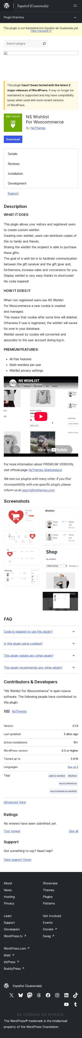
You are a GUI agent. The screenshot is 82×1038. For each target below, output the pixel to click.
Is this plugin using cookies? (23, 643)
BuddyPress (14, 968)
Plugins (48, 897)
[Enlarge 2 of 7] (34, 535)
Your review (12, 831)
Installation (15, 174)
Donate (50, 929)
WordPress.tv (15, 936)
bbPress (11, 962)
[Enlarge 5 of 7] (73, 512)
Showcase (50, 883)
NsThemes (38, 128)
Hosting (9, 897)
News (8, 890)
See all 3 (73, 767)
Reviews (14, 164)
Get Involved (52, 916)
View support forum (17, 860)
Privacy (9, 903)
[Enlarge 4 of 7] (34, 574)
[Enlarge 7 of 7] (73, 597)
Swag (49, 936)
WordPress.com (17, 948)
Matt (9, 955)
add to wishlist (57, 775)
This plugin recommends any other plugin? (33, 667)
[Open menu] (76, 5)
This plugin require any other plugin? (28, 655)
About (8, 883)
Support (13, 193)
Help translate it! (41, 30)
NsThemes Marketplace (45, 470)
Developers (12, 929)
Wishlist (72, 775)
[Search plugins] (44, 43)
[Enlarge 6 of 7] (73, 554)
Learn (8, 916)
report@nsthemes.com (38, 490)
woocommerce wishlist (63, 791)
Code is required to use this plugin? (28, 631)
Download (13, 139)
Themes (48, 890)
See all (73, 831)
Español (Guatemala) (27, 986)
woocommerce (68, 783)
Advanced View (15, 802)
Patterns (49, 903)
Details (12, 154)
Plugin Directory (14, 17)
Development (17, 183)
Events (48, 922)
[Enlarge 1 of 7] (34, 512)
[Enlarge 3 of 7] (34, 553)
